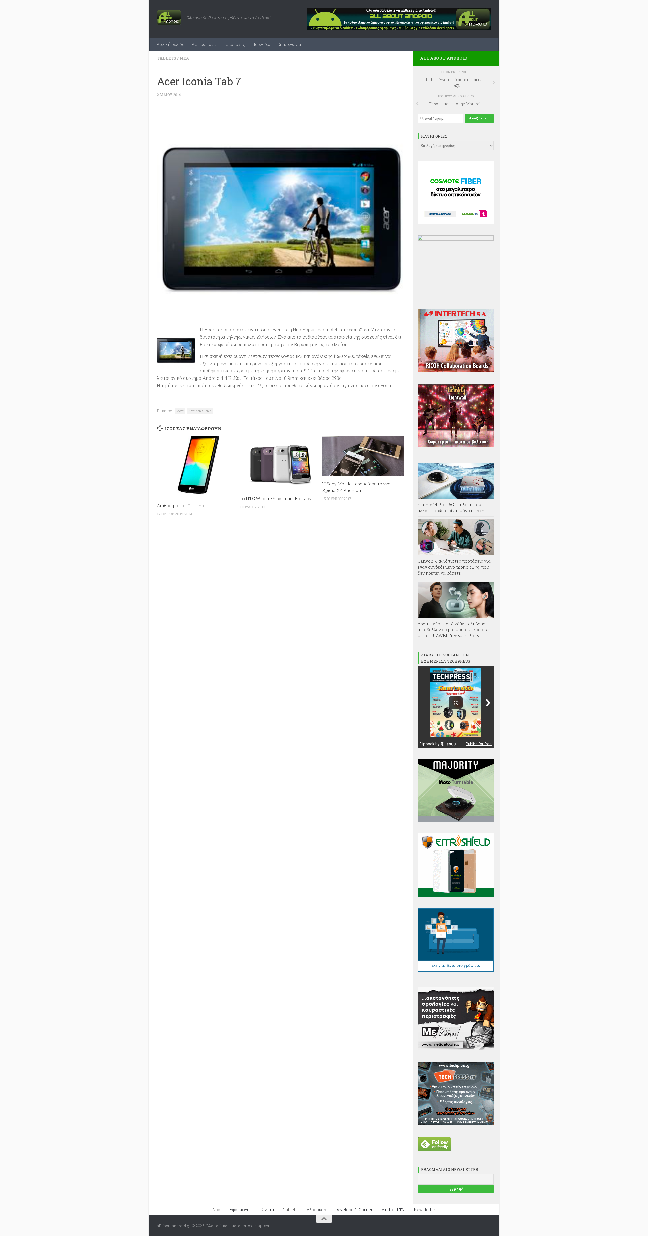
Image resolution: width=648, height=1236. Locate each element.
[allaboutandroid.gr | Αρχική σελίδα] (169, 17)
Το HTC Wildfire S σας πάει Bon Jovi (276, 498)
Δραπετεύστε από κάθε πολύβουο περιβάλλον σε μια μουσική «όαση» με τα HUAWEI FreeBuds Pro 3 (453, 630)
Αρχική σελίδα (171, 44)
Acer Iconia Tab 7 (199, 411)
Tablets (166, 58)
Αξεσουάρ (316, 1209)
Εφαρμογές (234, 44)
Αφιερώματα (204, 44)
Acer (180, 411)
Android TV (393, 1209)
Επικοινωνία (289, 44)
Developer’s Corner (354, 1209)
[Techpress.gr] (456, 1123)
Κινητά (267, 1209)
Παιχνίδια (261, 44)
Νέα (184, 58)
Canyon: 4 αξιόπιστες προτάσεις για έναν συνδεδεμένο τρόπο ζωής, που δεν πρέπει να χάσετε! (454, 567)
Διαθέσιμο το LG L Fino (180, 505)
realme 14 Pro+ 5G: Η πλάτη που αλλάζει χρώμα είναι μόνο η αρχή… (452, 507)
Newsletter (424, 1209)
